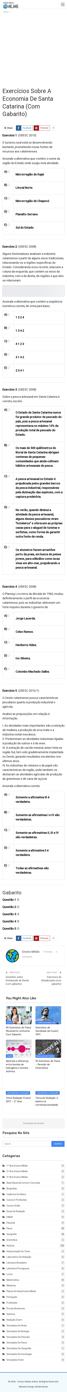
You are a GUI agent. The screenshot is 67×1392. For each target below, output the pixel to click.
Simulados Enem (15, 1360)
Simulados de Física (45, 1056)
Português (12, 1297)
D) (5, 211)
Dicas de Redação (16, 1211)
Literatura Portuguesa (18, 1268)
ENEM (9, 1023)
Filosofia (11, 1223)
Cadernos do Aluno (16, 1194)
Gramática (12, 1240)
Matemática (13, 1280)
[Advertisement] (33, 50)
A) (5, 171)
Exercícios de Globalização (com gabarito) (51, 980)
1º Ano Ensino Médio (17, 1165)
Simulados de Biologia (18, 1331)
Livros (10, 1274)
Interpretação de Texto (18, 1251)
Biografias (12, 1188)
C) (5, 198)
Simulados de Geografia (19, 1348)
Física (9, 1228)
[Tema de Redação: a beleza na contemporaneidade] (48, 1085)
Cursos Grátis (13, 1205)
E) (5, 224)
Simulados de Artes (17, 1325)
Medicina (11, 1285)
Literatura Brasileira (46, 1023)
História (10, 1245)
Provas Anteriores (16, 1308)
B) (5, 185)
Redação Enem (14, 1319)
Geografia (12, 1234)
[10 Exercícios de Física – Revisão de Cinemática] (48, 1049)
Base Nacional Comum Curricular (23, 1182)
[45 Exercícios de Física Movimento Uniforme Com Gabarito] (19, 1015)
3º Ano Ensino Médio (17, 1177)
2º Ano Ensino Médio (17, 1171)
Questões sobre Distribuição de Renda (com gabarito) (17, 980)
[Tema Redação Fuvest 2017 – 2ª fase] (19, 1085)
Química (11, 1314)
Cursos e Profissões (17, 1200)
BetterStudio (41, 1386)
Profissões (12, 1302)
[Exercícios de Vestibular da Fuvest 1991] (48, 1015)
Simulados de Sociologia (19, 1354)
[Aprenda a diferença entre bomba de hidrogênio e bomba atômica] (19, 1049)
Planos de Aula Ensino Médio (21, 1291)
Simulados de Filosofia (18, 1337)
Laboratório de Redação (18, 1093)
